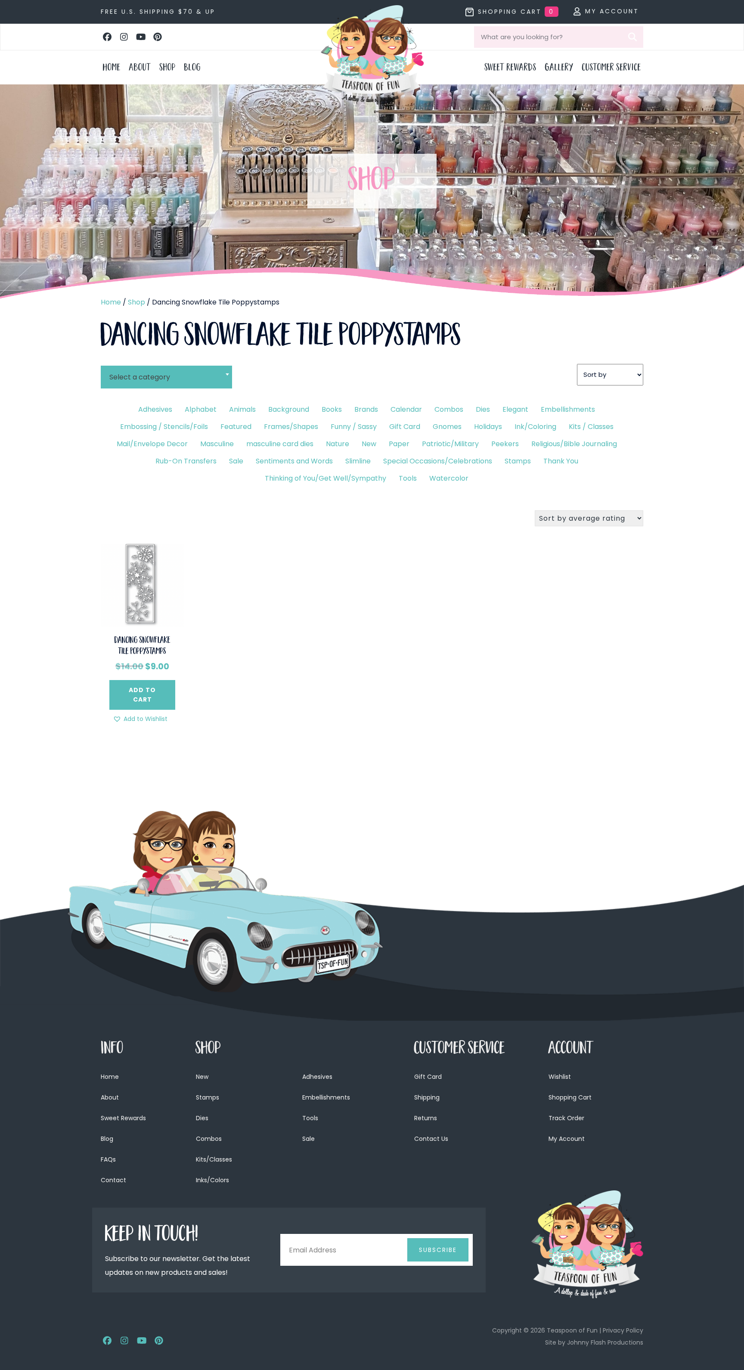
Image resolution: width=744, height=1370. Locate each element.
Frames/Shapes (291, 427)
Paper (399, 444)
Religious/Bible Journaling (574, 444)
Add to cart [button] (142, 695)
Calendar (406, 409)
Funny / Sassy (354, 427)
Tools (408, 478)
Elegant (515, 409)
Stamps (518, 461)
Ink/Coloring (535, 427)
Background (288, 409)
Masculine (217, 444)
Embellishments (568, 409)
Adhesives (155, 409)
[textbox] (166, 377)
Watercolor (448, 478)
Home (111, 302)
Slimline (358, 461)
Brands (366, 409)
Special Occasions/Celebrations (437, 461)
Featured (235, 427)
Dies (483, 409)
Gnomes (447, 427)
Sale (236, 461)
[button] (107, 37)
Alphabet (201, 409)
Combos (448, 409)
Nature (337, 444)
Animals (242, 409)
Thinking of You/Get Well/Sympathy (325, 478)
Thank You (560, 461)
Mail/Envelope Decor (152, 444)
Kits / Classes (591, 427)
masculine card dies (279, 444)
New (369, 444)
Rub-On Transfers (186, 461)
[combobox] (166, 372)
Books (332, 409)
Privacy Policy (623, 1330)
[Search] (632, 37)
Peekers (505, 444)
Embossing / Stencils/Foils (164, 427)
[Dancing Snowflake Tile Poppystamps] (142, 585)
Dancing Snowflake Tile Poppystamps (142, 646)
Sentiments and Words (294, 461)
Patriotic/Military (450, 444)
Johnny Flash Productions (605, 1342)
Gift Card (404, 427)
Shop (136, 302)
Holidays (488, 427)
